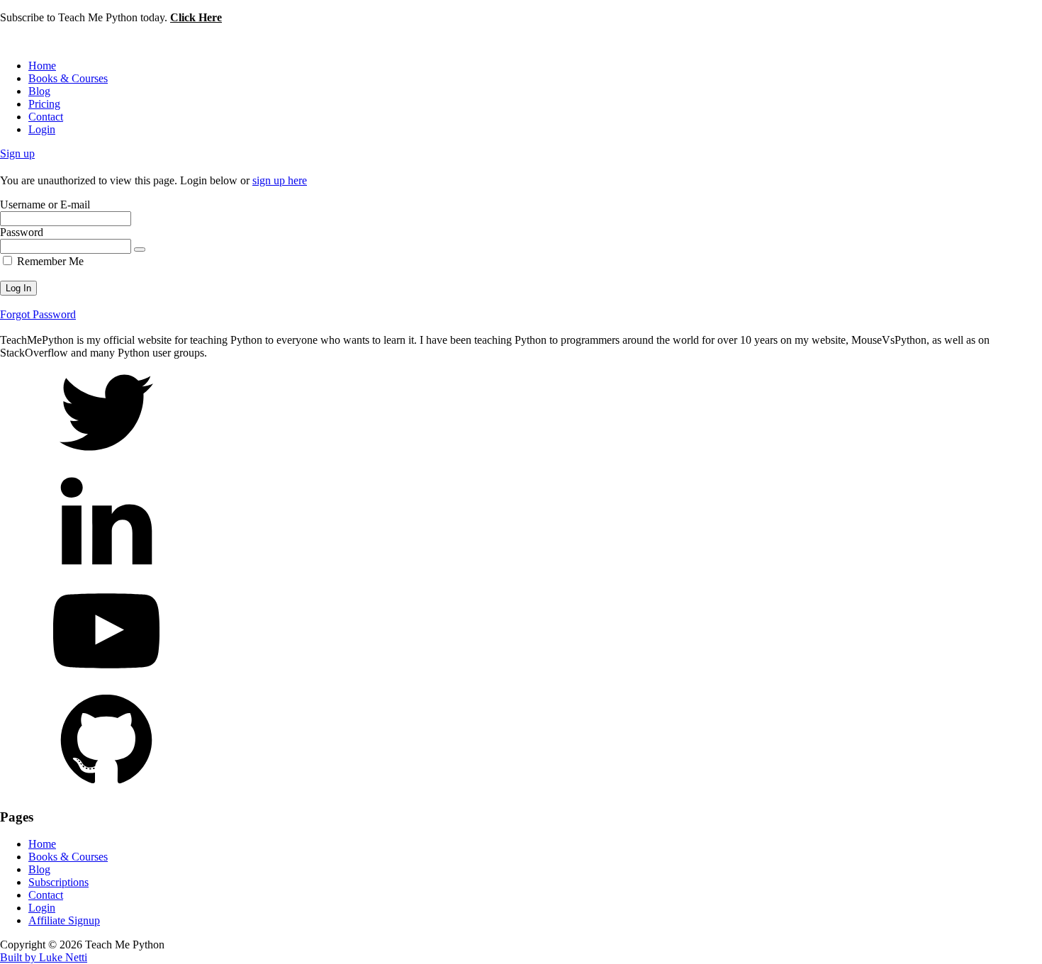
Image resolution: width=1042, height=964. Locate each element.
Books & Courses (68, 78)
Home (42, 66)
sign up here (279, 180)
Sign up (17, 153)
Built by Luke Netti (43, 957)
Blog (39, 91)
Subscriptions (58, 882)
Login (41, 129)
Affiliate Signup (64, 920)
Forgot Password (38, 314)
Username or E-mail (45, 204)
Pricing (44, 104)
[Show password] (139, 249)
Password (21, 232)
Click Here (196, 17)
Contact (45, 117)
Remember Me (49, 261)
